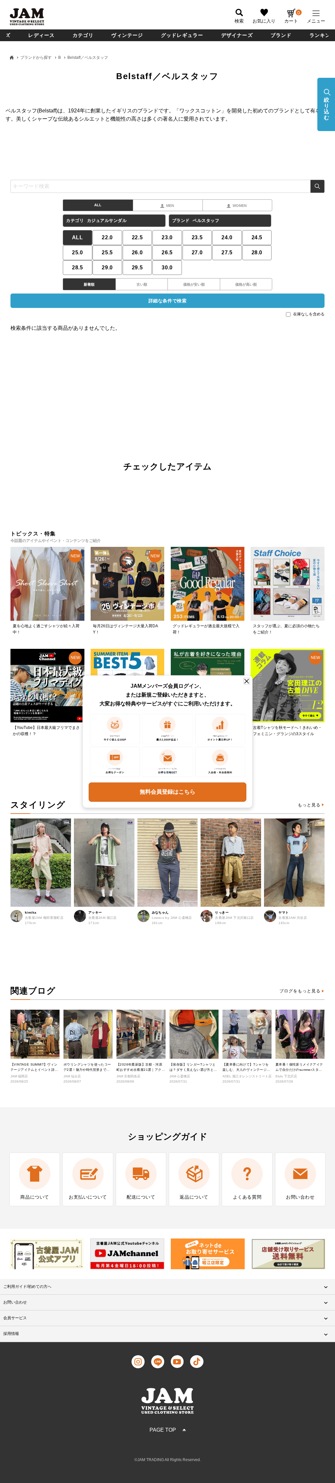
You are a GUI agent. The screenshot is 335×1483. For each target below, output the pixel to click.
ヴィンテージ (127, 35)
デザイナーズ (237, 35)
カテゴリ (83, 35)
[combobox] (167, 186)
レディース (41, 35)
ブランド (281, 35)
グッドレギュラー (182, 35)
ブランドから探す (36, 57)
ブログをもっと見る (300, 990)
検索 (317, 186)
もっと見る (309, 804)
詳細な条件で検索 (167, 300)
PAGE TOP (163, 1430)
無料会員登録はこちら (167, 792)
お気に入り (264, 21)
